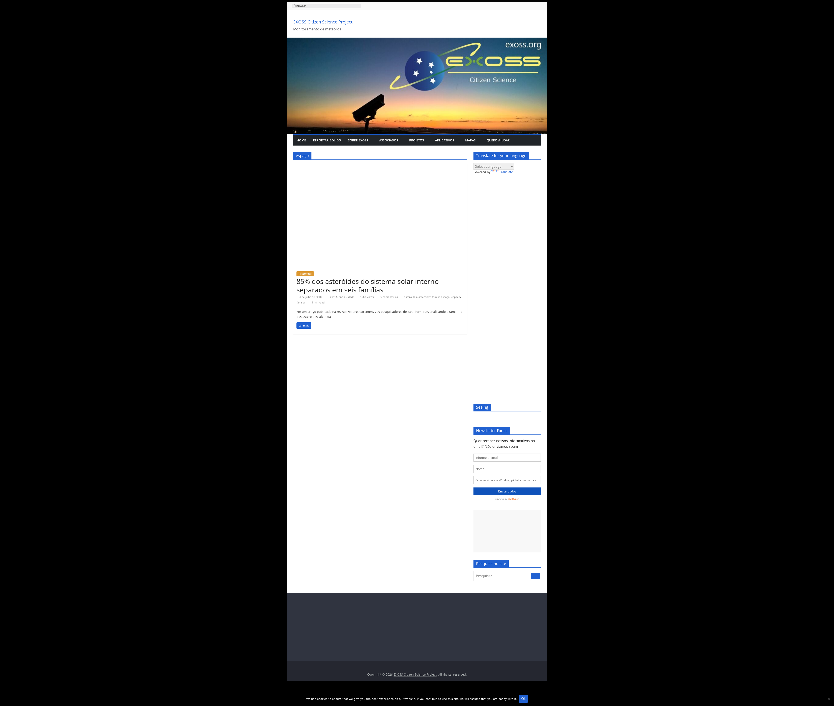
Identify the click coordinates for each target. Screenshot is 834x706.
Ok (523, 698)
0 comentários (389, 297)
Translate (506, 172)
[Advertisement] (507, 531)
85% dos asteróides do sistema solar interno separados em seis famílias (367, 285)
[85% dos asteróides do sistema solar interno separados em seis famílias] (380, 165)
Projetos (416, 140)
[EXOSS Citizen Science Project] (417, 40)
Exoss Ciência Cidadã (342, 297)
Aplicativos (444, 140)
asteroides (410, 297)
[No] (828, 699)
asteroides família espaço (434, 297)
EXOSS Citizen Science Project (322, 22)
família (300, 302)
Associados (388, 140)
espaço (455, 297)
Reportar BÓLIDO (327, 140)
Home (301, 140)
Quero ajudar (498, 140)
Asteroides (305, 273)
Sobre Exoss (358, 140)
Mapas (470, 140)
